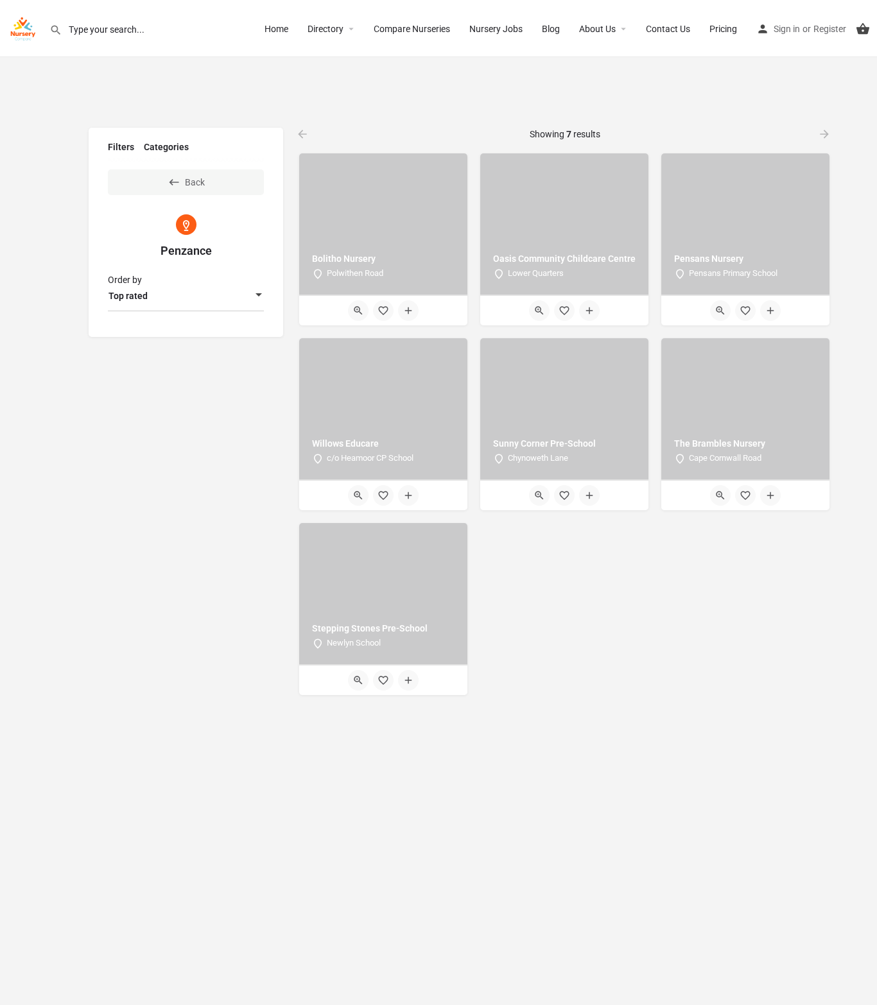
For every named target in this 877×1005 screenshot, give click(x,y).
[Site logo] (25, 27)
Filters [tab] (121, 147)
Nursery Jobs (496, 29)
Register (829, 29)
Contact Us (668, 29)
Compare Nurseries (412, 29)
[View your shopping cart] (863, 29)
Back (195, 182)
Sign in (787, 29)
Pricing (723, 29)
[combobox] (186, 295)
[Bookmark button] (383, 310)
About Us (597, 29)
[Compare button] (408, 310)
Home (276, 29)
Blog (551, 29)
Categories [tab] (166, 147)
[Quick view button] (358, 310)
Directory (325, 29)
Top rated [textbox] (128, 296)
